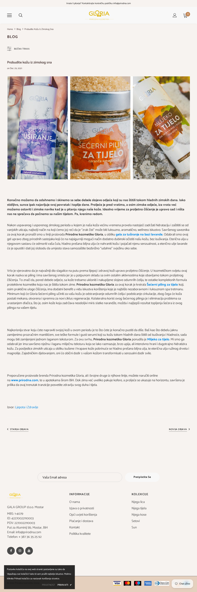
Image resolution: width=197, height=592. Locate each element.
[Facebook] (11, 551)
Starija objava (19, 429)
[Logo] (99, 15)
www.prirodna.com (24, 380)
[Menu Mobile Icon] (9, 15)
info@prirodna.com (122, 3)
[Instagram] (20, 551)
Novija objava (178, 429)
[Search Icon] (21, 15)
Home (10, 29)
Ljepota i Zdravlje (26, 407)
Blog (19, 29)
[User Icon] (175, 15)
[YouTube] (29, 551)
